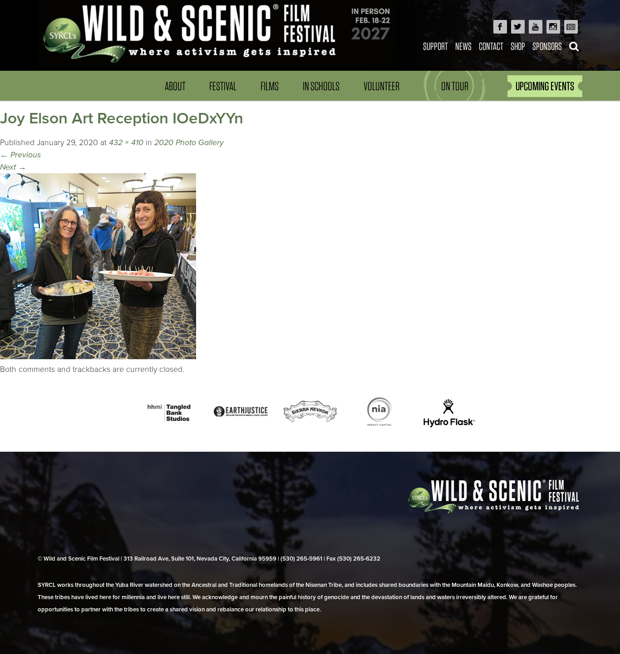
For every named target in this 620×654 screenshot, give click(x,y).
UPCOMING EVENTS (545, 86)
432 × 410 (126, 142)
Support (435, 46)
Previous (20, 155)
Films (270, 86)
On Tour (454, 86)
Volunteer (381, 86)
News (463, 46)
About (175, 86)
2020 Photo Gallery (189, 142)
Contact (491, 46)
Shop (518, 46)
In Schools (321, 86)
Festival (222, 86)
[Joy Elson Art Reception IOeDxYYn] (98, 356)
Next (13, 167)
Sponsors (547, 46)
